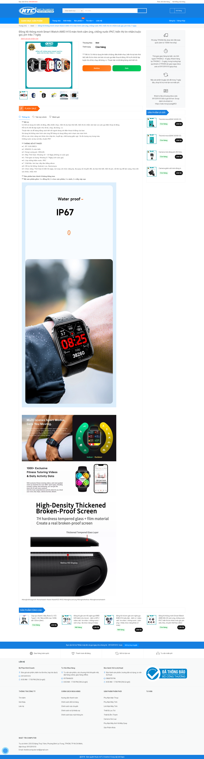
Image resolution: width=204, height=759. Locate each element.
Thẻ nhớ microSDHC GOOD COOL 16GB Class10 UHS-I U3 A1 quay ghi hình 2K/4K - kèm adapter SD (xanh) (171, 119)
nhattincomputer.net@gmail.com (36, 750)
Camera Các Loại (110, 719)
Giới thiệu (67, 21)
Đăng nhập (181, 21)
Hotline (97, 68)
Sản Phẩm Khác (110, 728)
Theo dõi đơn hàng (163, 2)
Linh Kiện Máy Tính (110, 706)
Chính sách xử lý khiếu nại (70, 710)
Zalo (126, 68)
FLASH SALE (30, 108)
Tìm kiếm (22, 698)
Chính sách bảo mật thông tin (72, 715)
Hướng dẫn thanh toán (69, 698)
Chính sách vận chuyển (69, 706)
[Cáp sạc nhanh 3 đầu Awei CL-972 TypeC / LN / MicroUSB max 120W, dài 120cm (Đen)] (24, 620)
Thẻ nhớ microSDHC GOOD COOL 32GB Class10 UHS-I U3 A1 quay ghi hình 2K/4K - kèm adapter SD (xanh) (171, 136)
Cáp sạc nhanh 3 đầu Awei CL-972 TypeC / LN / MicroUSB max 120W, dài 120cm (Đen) (44, 618)
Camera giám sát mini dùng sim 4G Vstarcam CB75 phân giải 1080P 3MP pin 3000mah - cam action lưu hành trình (171, 168)
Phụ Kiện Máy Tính (110, 702)
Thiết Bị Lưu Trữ (109, 710)
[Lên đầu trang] (200, 752)
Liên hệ (99, 21)
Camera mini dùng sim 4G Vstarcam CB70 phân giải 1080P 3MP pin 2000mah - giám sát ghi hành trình (171, 152)
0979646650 (68, 678)
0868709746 (111, 678)
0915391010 (33, 2)
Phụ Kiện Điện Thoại (111, 698)
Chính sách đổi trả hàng (70, 702)
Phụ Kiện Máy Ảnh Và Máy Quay (115, 723)
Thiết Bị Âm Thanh (111, 715)
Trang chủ (56, 21)
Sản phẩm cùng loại (31, 610)
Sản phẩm (79, 20)
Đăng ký (172, 21)
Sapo (122, 757)
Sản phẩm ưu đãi (156, 112)
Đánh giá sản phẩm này (29, 39)
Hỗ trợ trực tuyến (131, 645)
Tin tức (89, 21)
